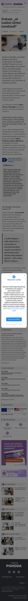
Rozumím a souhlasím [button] (14, 319)
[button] (14, 324)
